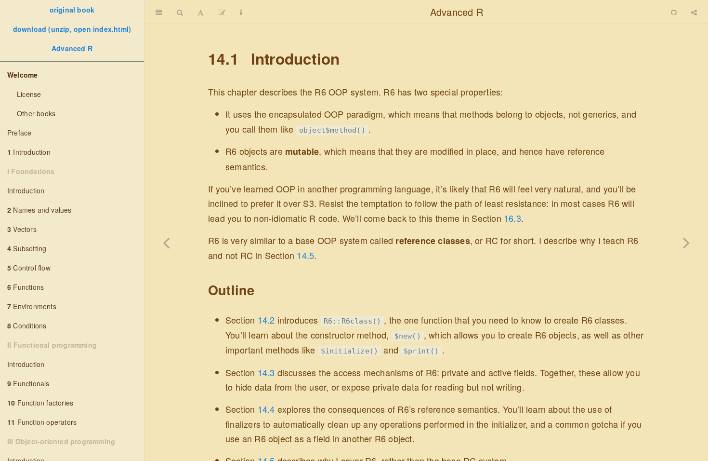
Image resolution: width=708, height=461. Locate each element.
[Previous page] (166, 242)
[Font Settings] (200, 12)
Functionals (28, 383)
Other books (36, 113)
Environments (31, 306)
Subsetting (26, 248)
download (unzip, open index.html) (72, 29)
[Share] (694, 12)
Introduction (29, 152)
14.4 (266, 409)
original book (72, 9)
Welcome (22, 75)
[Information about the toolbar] (241, 12)
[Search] (180, 12)
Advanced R (72, 48)
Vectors (22, 229)
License (29, 94)
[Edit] (222, 12)
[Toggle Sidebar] (159, 12)
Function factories (40, 402)
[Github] (674, 12)
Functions (25, 287)
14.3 (266, 372)
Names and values (39, 210)
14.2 (266, 319)
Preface (19, 132)
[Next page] (686, 242)
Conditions (26, 325)
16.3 (512, 218)
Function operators (42, 422)
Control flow (29, 267)
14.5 (305, 255)
